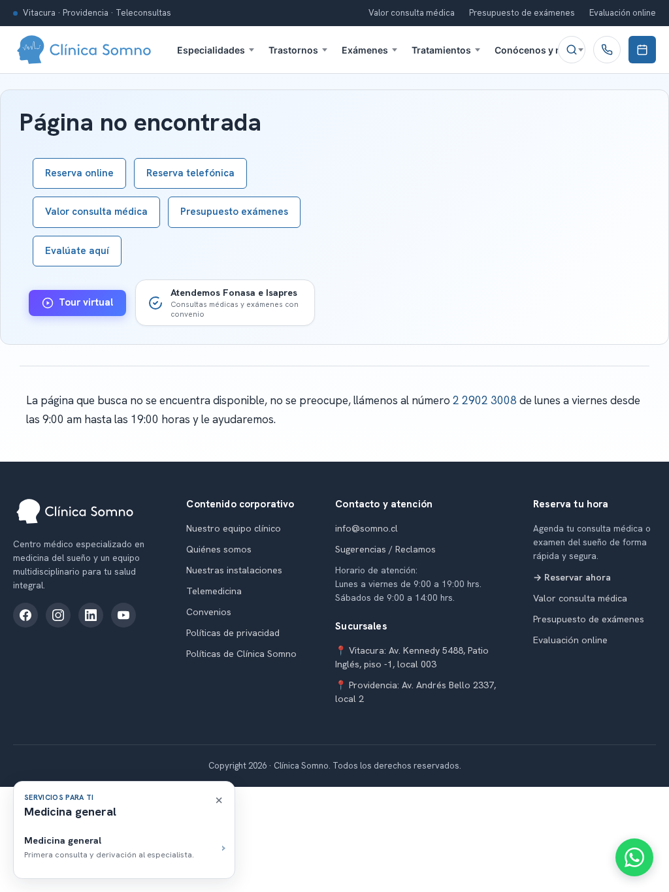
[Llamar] (607, 49)
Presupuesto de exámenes (522, 12)
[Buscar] (571, 49)
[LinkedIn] (90, 615)
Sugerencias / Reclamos (385, 549)
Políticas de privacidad (233, 633)
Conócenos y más (534, 50)
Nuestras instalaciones (234, 570)
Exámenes (365, 50)
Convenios (208, 612)
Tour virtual (86, 302)
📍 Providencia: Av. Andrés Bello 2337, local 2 (415, 692)
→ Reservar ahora (572, 577)
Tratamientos (441, 50)
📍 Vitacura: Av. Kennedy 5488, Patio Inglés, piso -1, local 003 (412, 657)
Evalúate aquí (77, 250)
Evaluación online (622, 12)
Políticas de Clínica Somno (241, 654)
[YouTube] (123, 615)
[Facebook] (25, 615)
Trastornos (293, 50)
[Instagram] (58, 615)
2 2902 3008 (485, 400)
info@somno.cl (366, 528)
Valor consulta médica (411, 12)
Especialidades (211, 50)
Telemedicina (214, 591)
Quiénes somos (219, 549)
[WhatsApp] (634, 857)
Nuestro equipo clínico (233, 528)
